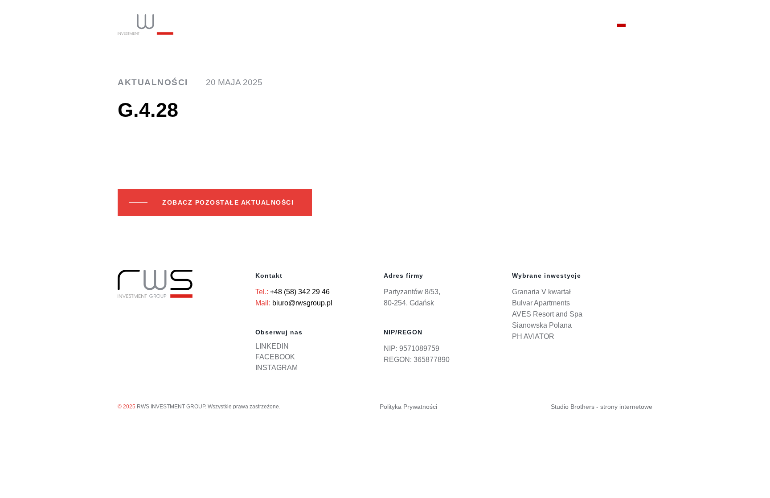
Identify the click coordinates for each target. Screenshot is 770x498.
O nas (425, 24)
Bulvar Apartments (541, 303)
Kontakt (582, 24)
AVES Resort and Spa (547, 314)
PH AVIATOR (533, 336)
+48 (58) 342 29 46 (300, 292)
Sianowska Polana (542, 325)
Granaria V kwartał (541, 292)
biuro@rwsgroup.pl (302, 303)
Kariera (468, 24)
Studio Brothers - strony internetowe (601, 406)
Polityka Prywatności (408, 406)
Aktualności (525, 24)
